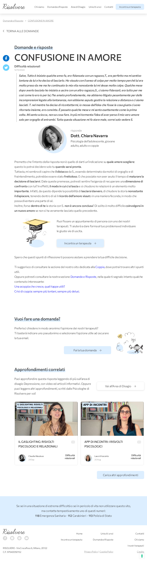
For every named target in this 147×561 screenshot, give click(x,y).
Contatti (108, 6)
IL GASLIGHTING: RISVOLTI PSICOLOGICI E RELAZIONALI (38, 444)
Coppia (99, 267)
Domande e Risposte (57, 6)
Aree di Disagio (78, 6)
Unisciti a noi (95, 6)
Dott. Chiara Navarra (89, 135)
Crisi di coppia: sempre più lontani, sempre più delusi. (47, 291)
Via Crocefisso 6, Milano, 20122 (31, 548)
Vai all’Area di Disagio (118, 386)
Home (79, 533)
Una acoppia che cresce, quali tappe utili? (39, 286)
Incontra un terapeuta (130, 6)
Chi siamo (39, 6)
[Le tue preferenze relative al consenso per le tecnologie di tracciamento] (142, 556)
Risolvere (14, 532)
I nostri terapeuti (136, 545)
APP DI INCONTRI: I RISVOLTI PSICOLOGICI (103, 444)
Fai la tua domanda (85, 350)
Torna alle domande (22, 31)
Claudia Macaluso (36, 456)
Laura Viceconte (101, 456)
